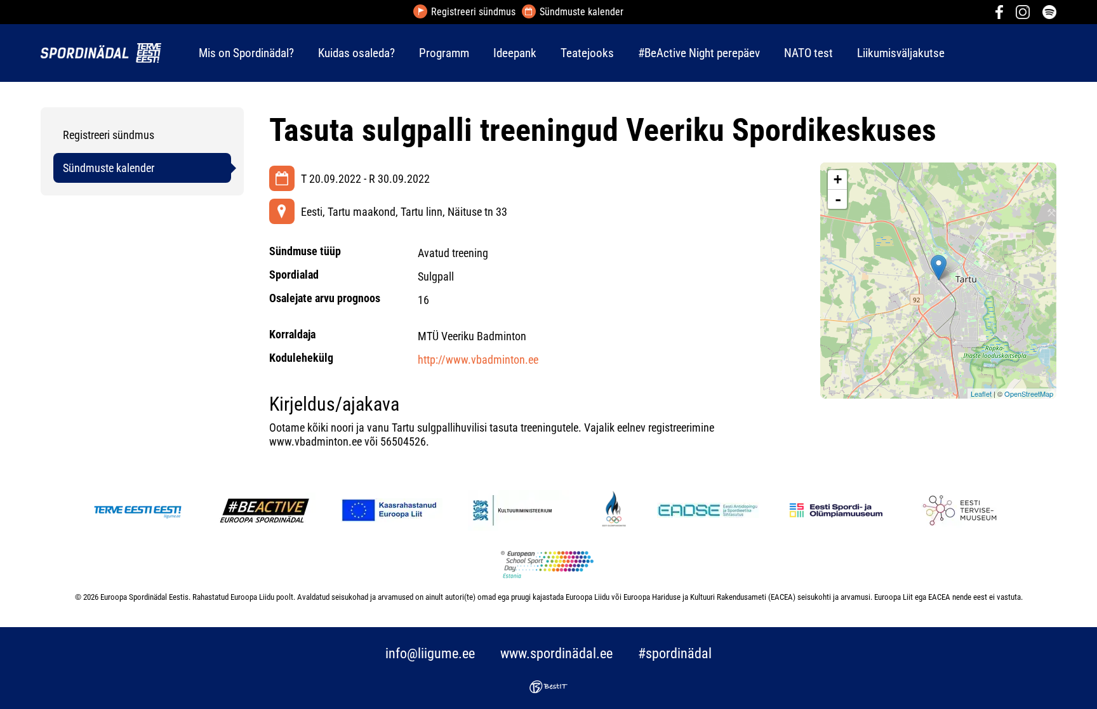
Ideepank (514, 53)
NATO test (808, 53)
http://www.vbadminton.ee (478, 359)
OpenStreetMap (1028, 393)
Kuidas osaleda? (356, 53)
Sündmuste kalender (581, 12)
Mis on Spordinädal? (246, 53)
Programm (444, 53)
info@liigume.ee (430, 653)
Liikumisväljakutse (901, 53)
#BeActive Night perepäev (699, 53)
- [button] (838, 199)
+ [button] (838, 179)
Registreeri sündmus (473, 12)
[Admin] (4, 8)
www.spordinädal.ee (556, 653)
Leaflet (981, 393)
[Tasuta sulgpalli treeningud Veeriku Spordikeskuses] (939, 268)
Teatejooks (587, 53)
